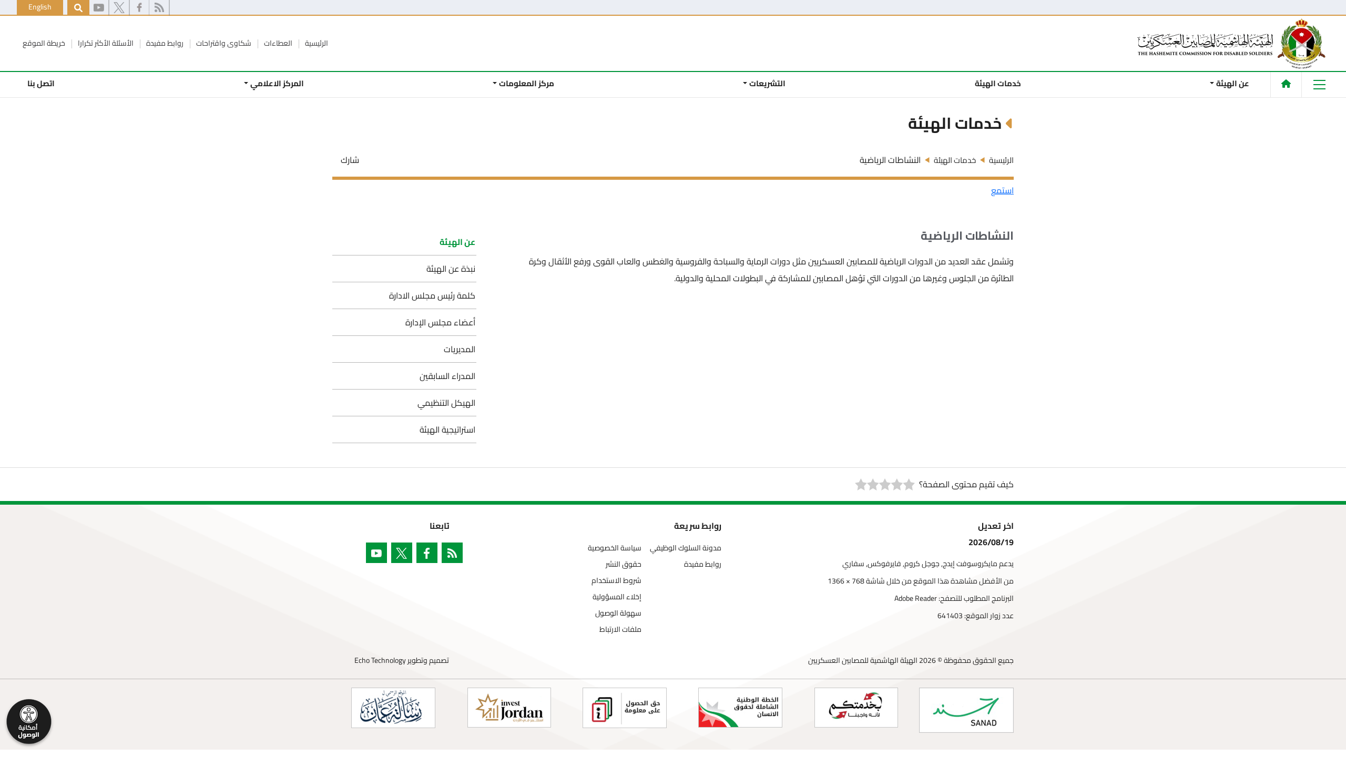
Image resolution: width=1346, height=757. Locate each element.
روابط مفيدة (164, 43)
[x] (119, 8)
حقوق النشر (623, 564)
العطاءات (277, 43)
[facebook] (139, 8)
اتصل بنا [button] (41, 83)
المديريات (459, 349)
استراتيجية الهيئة (447, 429)
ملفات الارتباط (620, 629)
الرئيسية (315, 43)
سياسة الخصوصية (614, 548)
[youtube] (98, 8)
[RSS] (159, 8)
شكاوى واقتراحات (223, 43)
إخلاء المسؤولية (617, 596)
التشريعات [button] (767, 83)
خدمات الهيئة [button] (998, 83)
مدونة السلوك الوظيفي (685, 548)
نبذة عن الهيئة (450, 269)
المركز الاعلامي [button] (276, 83)
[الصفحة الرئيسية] (1286, 83)
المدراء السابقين (447, 376)
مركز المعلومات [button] (526, 83)
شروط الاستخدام (616, 580)
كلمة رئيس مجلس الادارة (432, 295)
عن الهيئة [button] (1232, 83)
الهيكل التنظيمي (446, 403)
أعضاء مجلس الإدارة (440, 322)
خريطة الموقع (44, 43)
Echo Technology (380, 660)
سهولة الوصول (618, 613)
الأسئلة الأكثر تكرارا (105, 43)
